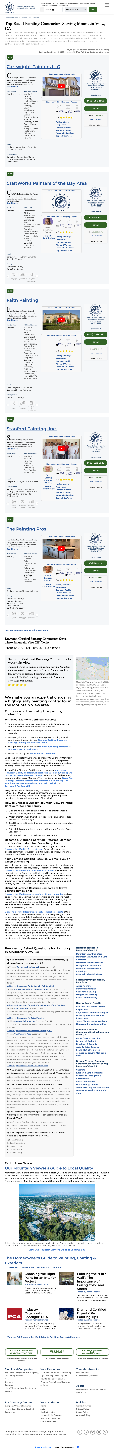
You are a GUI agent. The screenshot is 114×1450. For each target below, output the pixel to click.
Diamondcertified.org (11, 17)
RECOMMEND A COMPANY (57, 1352)
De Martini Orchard (86, 1041)
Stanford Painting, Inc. (31, 783)
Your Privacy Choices (64, 1447)
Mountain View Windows (89, 974)
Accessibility (83, 1415)
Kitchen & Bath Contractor (89, 1073)
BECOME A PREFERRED (21, 1352)
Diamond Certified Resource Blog (56, 1373)
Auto (43, 1409)
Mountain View (26, 17)
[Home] (9, 7)
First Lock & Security (86, 1044)
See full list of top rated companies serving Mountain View (91, 1053)
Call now (94, 217)
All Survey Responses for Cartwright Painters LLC (30, 986)
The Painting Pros (22, 1034)
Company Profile (63, 128)
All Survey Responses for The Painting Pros (27, 1066)
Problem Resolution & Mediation (55, 1382)
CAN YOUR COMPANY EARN (92, 1352)
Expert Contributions (49, 237)
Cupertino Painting (86, 992)
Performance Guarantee (42, 753)
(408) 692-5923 (95, 334)
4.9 (57, 351)
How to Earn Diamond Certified (19, 1409)
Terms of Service (83, 1406)
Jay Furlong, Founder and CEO (47, 479)
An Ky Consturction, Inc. (88, 1038)
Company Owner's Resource (18, 1406)
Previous (8, 276)
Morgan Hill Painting (86, 994)
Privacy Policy (82, 1409)
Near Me (9, 1379)
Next (37, 276)
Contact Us (81, 1392)
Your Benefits (82, 1373)
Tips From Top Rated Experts (54, 1376)
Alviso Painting (84, 986)
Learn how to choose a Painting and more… (27, 630)
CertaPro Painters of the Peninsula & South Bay (39, 780)
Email (96, 108)
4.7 (57, 232)
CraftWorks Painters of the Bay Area (31, 989)
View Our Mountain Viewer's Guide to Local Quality (57, 1249)
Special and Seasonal (50, 1418)
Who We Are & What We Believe (91, 1389)
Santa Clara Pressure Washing (91, 1021)
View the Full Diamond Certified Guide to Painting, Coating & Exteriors (43, 1337)
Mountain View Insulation (89, 954)
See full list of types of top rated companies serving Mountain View (92, 1090)
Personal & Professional (51, 1415)
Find (93, 9)
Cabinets (80, 1070)
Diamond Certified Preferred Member (24, 849)
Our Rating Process (14, 1376)
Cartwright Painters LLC (17, 786)
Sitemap (9, 1382)
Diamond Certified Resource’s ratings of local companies (34, 894)
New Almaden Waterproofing (91, 1024)
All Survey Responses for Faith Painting (25, 1018)
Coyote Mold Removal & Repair (92, 1012)
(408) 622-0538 (95, 463)
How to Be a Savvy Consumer (54, 1379)
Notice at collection (43, 1447)
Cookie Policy (82, 1412)
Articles (44, 1385)
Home (43, 1406)
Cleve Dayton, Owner (48, 578)
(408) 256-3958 (95, 100)
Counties (9, 1385)
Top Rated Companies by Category (21, 1373)
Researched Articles (65, 133)
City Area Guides (48, 1421)
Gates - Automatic (85, 1081)
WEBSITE (98, 119)
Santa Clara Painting (86, 997)
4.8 (57, 580)
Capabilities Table (64, 136)
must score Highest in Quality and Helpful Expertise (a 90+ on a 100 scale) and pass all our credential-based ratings (38, 773)
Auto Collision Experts (87, 1047)
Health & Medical (48, 1412)
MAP (91, 119)
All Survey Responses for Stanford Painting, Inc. (29, 1031)
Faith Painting (51, 783)
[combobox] (53, 9)
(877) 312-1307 (59, 1434)
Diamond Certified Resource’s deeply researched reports (34, 912)
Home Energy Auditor (87, 1084)
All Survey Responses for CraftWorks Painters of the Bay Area (36, 1005)
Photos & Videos (63, 130)
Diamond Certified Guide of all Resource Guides (29, 870)
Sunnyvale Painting (86, 989)
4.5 (57, 117)
